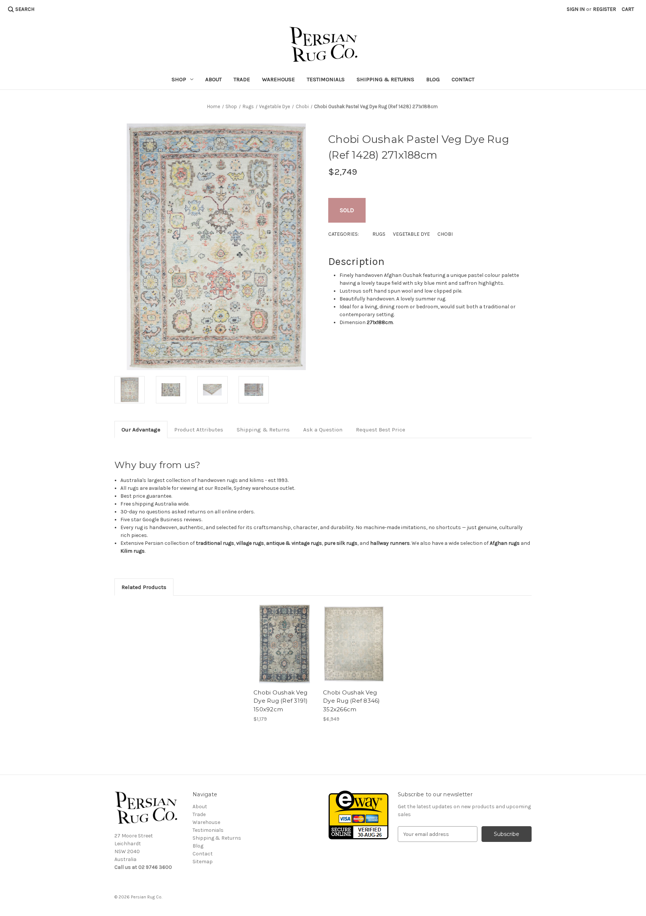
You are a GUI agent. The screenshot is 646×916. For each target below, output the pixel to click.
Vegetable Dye (411, 234)
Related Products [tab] (143, 587)
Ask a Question (322, 429)
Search (24, 9)
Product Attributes (198, 429)
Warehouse (278, 79)
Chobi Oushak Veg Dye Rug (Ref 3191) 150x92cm (280, 701)
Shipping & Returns (385, 79)
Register (604, 9)
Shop (179, 79)
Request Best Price (380, 429)
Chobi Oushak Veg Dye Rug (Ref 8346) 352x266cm (351, 701)
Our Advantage (140, 429)
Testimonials (326, 79)
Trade (242, 79)
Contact (463, 79)
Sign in (576, 9)
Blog (433, 79)
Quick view (284, 644)
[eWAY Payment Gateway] (358, 815)
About (213, 79)
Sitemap (203, 861)
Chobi (445, 234)
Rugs (378, 234)
